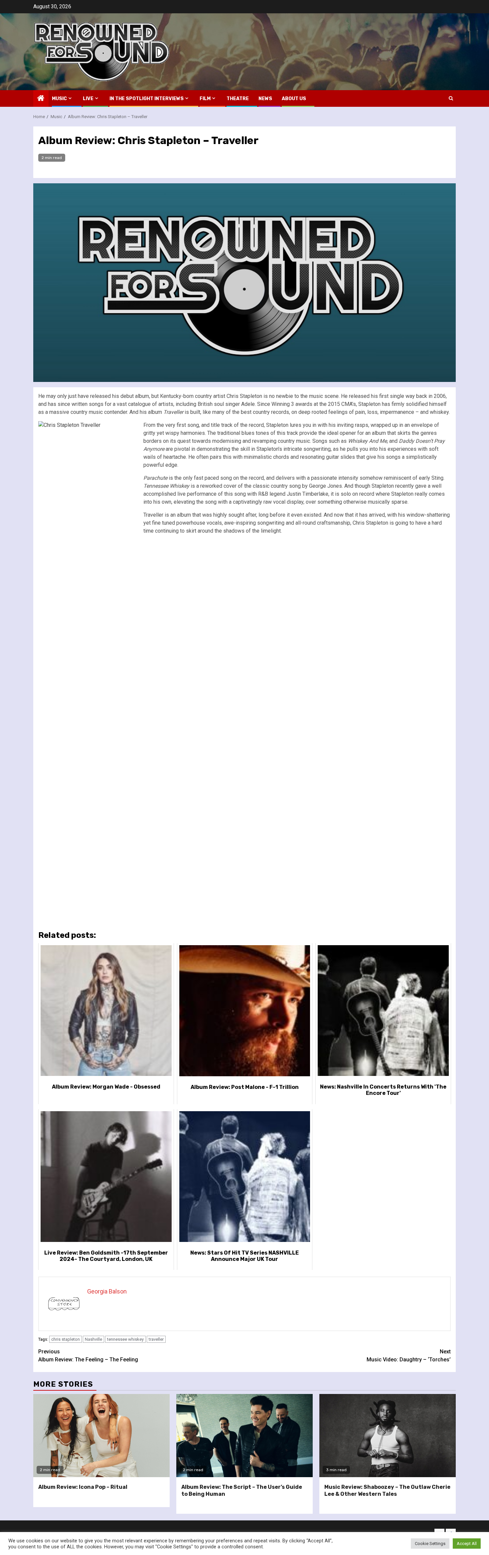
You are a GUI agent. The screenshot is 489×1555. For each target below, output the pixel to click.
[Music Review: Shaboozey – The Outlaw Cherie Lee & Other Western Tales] (387, 1435)
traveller (156, 1339)
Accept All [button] (467, 1543)
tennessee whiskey (125, 1339)
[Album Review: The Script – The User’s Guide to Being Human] (244, 1435)
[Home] (41, 98)
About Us (294, 98)
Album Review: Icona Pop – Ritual (82, 1487)
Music (59, 98)
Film (205, 98)
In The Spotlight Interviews (146, 98)
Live (88, 98)
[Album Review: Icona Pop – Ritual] (101, 1435)
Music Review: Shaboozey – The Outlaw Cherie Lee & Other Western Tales (387, 1490)
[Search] (451, 98)
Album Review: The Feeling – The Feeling (88, 1355)
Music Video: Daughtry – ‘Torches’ (409, 1355)
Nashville (93, 1339)
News (265, 98)
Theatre (238, 98)
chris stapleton (65, 1339)
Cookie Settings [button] (430, 1543)
